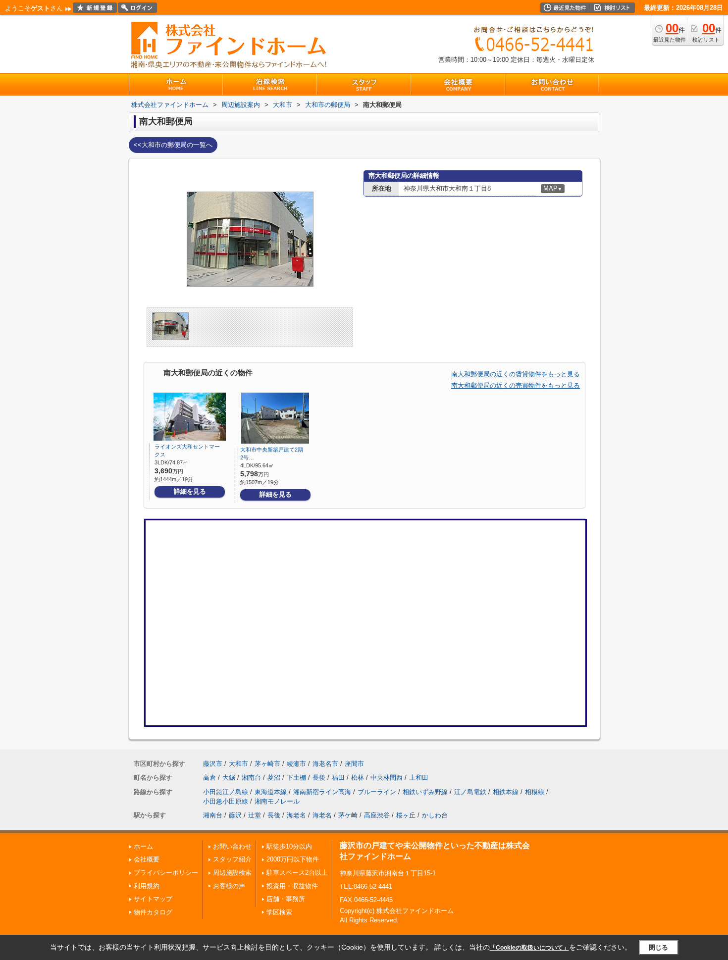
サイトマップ (153, 899)
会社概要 (146, 859)
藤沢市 (212, 763)
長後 (318, 777)
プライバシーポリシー (166, 872)
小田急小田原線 (225, 801)
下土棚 (296, 777)
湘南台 (251, 777)
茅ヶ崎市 (267, 763)
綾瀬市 (296, 763)
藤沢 (235, 815)
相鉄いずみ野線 (425, 792)
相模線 (534, 792)
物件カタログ (153, 912)
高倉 (209, 777)
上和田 (418, 777)
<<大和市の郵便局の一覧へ (173, 145)
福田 (338, 777)
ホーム (143, 846)
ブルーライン (377, 792)
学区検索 (279, 912)
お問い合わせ (232, 846)
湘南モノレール (277, 801)
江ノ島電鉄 (470, 792)
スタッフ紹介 (232, 859)
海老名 (296, 815)
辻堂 (254, 815)
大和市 (238, 763)
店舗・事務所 (285, 899)
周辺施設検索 (232, 872)
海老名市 (325, 763)
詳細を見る (190, 491)
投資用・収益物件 (292, 886)
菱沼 (273, 777)
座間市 (354, 763)
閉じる (658, 947)
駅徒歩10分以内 (289, 846)
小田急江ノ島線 (225, 792)
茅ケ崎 (348, 815)
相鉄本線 (506, 792)
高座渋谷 (377, 815)
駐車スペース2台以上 (297, 872)
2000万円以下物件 (292, 859)
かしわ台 (435, 815)
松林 (357, 777)
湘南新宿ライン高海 (322, 792)
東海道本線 (271, 792)
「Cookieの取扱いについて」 (529, 947)
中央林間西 (386, 777)
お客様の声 (229, 886)
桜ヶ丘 (406, 815)
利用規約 (146, 886)
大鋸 (228, 777)
